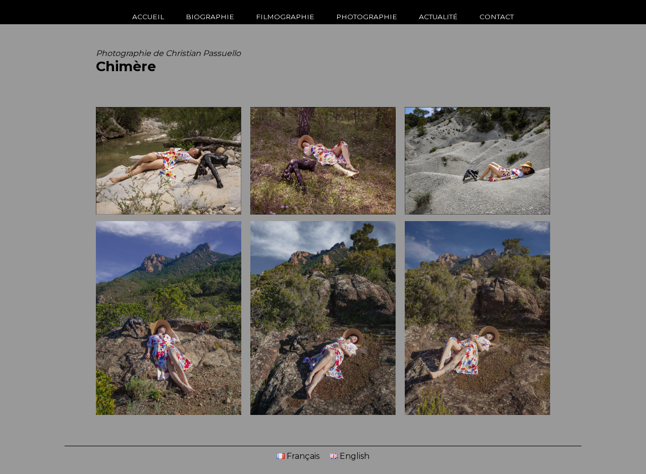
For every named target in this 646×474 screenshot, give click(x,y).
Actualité (438, 17)
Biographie (210, 17)
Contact (496, 17)
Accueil (148, 17)
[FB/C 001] (168, 162)
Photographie (366, 17)
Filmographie (285, 17)
